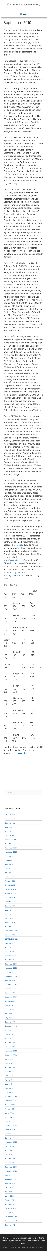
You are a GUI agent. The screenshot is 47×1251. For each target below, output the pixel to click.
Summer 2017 (10, 1022)
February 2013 (10, 1200)
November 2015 (11, 1096)
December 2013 (11, 1167)
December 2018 (11, 964)
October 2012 (10, 1213)
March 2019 (9, 951)
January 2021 (10, 885)
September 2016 (11, 1026)
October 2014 (10, 1138)
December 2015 (11, 1101)
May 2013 (8, 1175)
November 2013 (11, 1171)
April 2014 (8, 1150)
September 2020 (11, 902)
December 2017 (11, 997)
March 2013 (9, 1196)
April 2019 (8, 947)
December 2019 (11, 931)
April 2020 (9, 914)
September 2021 (11, 860)
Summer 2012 (10, 1225)
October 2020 (10, 898)
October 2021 (10, 856)
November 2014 (11, 1142)
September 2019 (12, 939)
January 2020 (10, 926)
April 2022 (9, 831)
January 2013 (10, 1204)
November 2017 (11, 985)
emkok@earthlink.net (14, 575)
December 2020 (11, 889)
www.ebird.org (24, 753)
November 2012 (11, 1217)
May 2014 (8, 1154)
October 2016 (10, 1047)
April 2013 (8, 1192)
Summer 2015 (10, 1088)
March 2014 (9, 1146)
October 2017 (10, 993)
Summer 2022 (10, 823)
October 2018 (10, 972)
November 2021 (11, 852)
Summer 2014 (10, 1130)
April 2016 (8, 1117)
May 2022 (8, 827)
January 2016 (10, 1105)
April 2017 (8, 1030)
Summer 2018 (10, 980)
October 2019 (10, 935)
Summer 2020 (10, 906)
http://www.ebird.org (14, 560)
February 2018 (10, 1005)
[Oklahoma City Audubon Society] (23, 4)
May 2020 (8, 910)
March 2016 (9, 1113)
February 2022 (10, 840)
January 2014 (10, 1159)
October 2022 (10, 815)
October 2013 (10, 1188)
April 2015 (8, 1080)
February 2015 (10, 1072)
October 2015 (10, 1092)
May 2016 (8, 1121)
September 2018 (11, 976)
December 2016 (11, 1055)
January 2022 (10, 844)
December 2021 (11, 848)
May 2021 (8, 868)
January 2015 (10, 1067)
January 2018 (10, 1001)
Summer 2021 (10, 864)
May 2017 (8, 1063)
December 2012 (11, 1208)
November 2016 (11, 1051)
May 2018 (8, 1018)
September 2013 (11, 1179)
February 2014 (10, 1163)
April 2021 (8, 873)
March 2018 (9, 1009)
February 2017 (10, 1034)
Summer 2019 (10, 943)
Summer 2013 (10, 1183)
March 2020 (9, 918)
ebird (19, 545)
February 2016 (10, 1109)
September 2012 (11, 1221)
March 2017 (9, 1059)
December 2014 (11, 1125)
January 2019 (10, 960)
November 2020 (11, 893)
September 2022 (11, 819)
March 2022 (9, 835)
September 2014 (11, 1134)
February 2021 (10, 881)
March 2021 (9, 877)
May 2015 (8, 1084)
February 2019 (10, 956)
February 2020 (10, 922)
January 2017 (10, 1043)
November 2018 (11, 968)
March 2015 (9, 1076)
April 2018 (8, 1014)
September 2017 (11, 989)
